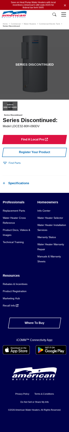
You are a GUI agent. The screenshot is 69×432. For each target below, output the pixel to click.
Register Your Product (34, 152)
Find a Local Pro (33, 139)
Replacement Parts (14, 210)
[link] (12, 162)
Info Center (43, 210)
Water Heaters (30, 24)
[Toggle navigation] (64, 15)
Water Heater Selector (50, 217)
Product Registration (14, 291)
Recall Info (9, 305)
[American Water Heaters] (15, 14)
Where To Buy (34, 322)
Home (5, 24)
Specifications (18, 183)
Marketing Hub (11, 298)
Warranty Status (46, 237)
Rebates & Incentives (15, 284)
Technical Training (13, 242)
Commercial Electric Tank (49, 24)
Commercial (16, 24)
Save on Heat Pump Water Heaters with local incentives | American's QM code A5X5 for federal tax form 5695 (33, 5)
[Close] (65, 5)
